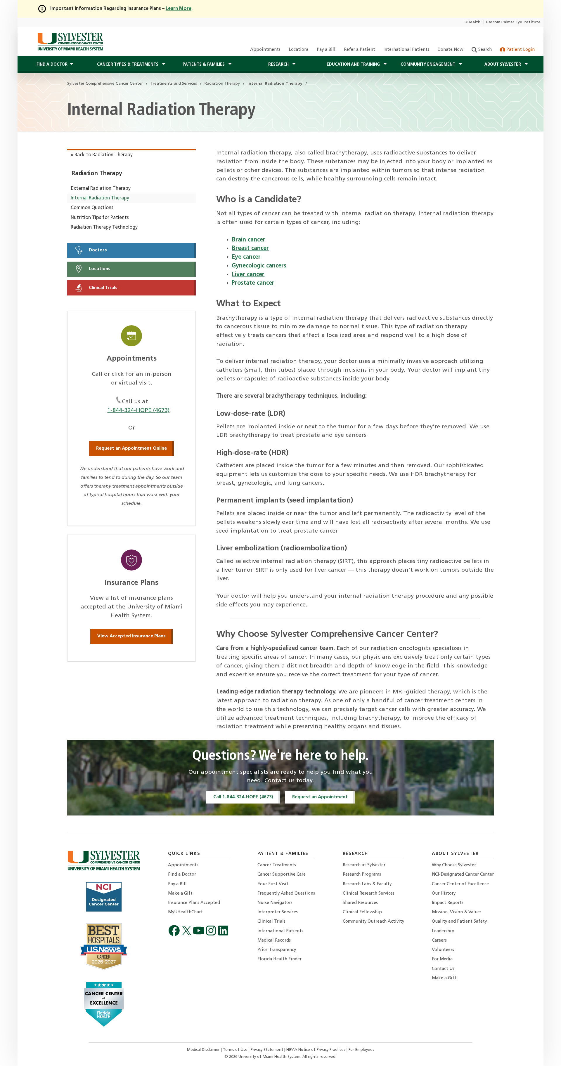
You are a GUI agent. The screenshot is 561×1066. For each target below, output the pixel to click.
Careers (439, 940)
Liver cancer (248, 275)
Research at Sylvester (364, 865)
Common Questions (92, 208)
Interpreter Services (277, 912)
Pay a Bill (326, 50)
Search (484, 50)
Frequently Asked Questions (286, 893)
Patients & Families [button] (204, 64)
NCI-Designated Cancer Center (463, 874)
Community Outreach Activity (373, 921)
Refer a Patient (359, 50)
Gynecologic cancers (259, 266)
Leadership (443, 931)
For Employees (361, 1050)
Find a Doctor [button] (52, 64)
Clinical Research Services (368, 893)
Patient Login (520, 50)
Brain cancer (248, 240)
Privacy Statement (267, 1050)
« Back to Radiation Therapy (102, 155)
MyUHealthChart (185, 912)
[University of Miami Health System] (70, 41)
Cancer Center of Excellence (460, 884)
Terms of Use (236, 1050)
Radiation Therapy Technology (104, 227)
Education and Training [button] (354, 64)
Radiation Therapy (97, 174)
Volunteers (443, 950)
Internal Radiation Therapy (100, 198)
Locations (299, 50)
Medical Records (274, 940)
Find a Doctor (182, 874)
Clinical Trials (102, 288)
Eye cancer (246, 257)
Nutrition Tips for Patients (100, 217)
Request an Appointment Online (131, 448)
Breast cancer (250, 248)
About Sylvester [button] (503, 64)
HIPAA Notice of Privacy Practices (316, 1050)
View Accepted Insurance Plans (131, 636)
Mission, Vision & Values (457, 912)
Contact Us (443, 969)
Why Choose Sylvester (454, 865)
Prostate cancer (253, 283)
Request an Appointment (320, 797)
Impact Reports (447, 903)
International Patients (406, 50)
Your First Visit (272, 884)
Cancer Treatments (276, 865)
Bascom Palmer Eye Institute (513, 22)
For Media (442, 959)
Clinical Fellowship (362, 912)
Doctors (97, 250)
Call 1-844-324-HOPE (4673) (243, 797)
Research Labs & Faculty (367, 884)
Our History (444, 893)
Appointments (265, 50)
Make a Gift (180, 893)
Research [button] (279, 64)
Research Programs (362, 874)
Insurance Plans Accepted (194, 903)
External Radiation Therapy (101, 188)
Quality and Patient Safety (459, 921)
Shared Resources (360, 903)
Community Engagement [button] (428, 64)
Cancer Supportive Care (281, 874)
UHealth (472, 22)
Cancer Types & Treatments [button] (128, 64)
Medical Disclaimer (204, 1050)
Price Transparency (276, 950)
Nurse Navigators (274, 903)
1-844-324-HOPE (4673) (138, 410)
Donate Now (450, 50)
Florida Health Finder (279, 959)
